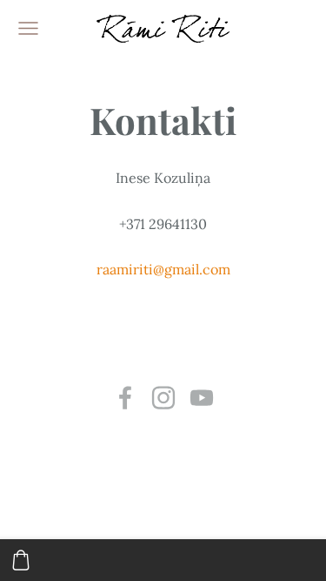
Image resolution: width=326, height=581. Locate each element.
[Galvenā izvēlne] (28, 28)
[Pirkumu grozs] (21, 560)
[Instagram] (163, 397)
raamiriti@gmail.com (163, 269)
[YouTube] (201, 397)
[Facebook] (125, 397)
